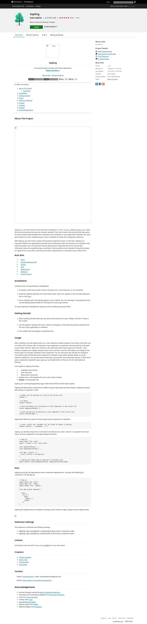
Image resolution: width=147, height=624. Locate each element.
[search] (135, 2)
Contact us (104, 618)
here (29, 296)
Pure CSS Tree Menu (57, 595)
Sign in (108, 2)
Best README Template (27, 602)
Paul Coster (23, 565)
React (22, 260)
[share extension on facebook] (100, 84)
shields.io (38, 607)
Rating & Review (56, 35)
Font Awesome (32, 597)
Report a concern (113, 79)
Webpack (23, 272)
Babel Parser (25, 269)
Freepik (35, 604)
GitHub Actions (26, 274)
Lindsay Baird (24, 562)
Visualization (30, 6)
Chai (22, 267)
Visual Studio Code (18, 6)
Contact (21, 108)
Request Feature (57, 75)
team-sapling (36, 17)
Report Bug (46, 75)
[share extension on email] (103, 84)
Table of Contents (22, 85)
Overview (19, 35)
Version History (32, 35)
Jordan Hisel (23, 560)
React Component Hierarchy (50, 592)
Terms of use (121, 618)
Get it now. (131, 6)
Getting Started (24, 96)
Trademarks (130, 618)
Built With (26, 91)
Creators (22, 105)
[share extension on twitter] (97, 84)
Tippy (30, 600)
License (21, 103)
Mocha (23, 265)
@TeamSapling (27, 577)
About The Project (25, 88)
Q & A (44, 35)
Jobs (109, 618)
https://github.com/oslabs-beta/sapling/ (36, 580)
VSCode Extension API (28, 262)
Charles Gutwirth (25, 557)
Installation (23, 93)
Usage (21, 98)
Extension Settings (25, 100)
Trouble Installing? (50, 26)
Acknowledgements (26, 110)
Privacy (114, 618)
